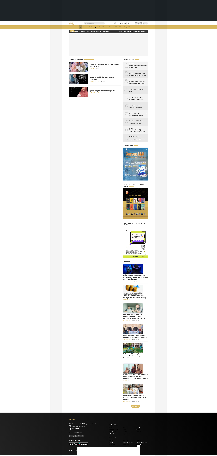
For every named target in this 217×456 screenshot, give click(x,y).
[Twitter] (138, 23)
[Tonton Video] (132, 23)
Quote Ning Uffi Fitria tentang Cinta (102, 91)
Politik (109, 27)
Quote (136, 27)
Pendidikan (102, 27)
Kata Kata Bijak (95, 81)
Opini (96, 27)
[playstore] (83, 445)
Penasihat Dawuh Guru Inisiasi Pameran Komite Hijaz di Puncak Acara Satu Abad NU (138, 115)
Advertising (127, 281)
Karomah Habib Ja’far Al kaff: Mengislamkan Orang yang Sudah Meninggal (137, 82)
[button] (115, 23)
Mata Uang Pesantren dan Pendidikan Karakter (136, 122)
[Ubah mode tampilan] (128, 23)
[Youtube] (79, 436)
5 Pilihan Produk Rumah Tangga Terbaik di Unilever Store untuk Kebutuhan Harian (136, 31)
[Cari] (85, 23)
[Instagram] (141, 23)
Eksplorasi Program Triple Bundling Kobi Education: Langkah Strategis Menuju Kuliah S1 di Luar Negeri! (135, 316)
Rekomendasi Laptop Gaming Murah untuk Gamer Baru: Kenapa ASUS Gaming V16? (135, 277)
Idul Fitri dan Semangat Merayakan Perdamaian (135, 106)
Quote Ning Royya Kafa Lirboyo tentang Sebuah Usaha (104, 65)
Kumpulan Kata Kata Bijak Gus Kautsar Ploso (138, 66)
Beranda (85, 27)
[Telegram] (146, 23)
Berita (91, 27)
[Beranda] (80, 27)
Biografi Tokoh (128, 27)
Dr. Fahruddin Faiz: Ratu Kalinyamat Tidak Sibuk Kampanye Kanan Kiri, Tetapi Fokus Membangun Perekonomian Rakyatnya (137, 98)
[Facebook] (136, 23)
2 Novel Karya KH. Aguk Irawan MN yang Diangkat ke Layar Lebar (138, 139)
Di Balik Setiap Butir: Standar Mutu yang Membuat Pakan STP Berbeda (134, 397)
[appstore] (73, 445)
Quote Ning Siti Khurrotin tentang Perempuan (102, 78)
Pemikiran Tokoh (117, 27)
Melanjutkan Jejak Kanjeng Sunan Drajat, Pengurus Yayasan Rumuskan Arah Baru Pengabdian (81, 31)
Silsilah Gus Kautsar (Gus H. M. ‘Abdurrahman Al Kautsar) (137, 74)
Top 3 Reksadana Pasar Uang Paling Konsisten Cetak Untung (134, 297)
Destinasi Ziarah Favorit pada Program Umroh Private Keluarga (135, 336)
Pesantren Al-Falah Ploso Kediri (136, 90)
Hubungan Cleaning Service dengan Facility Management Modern (133, 356)
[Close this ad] (138, 446)
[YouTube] (144, 23)
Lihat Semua (135, 406)
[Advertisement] (108, 10)
